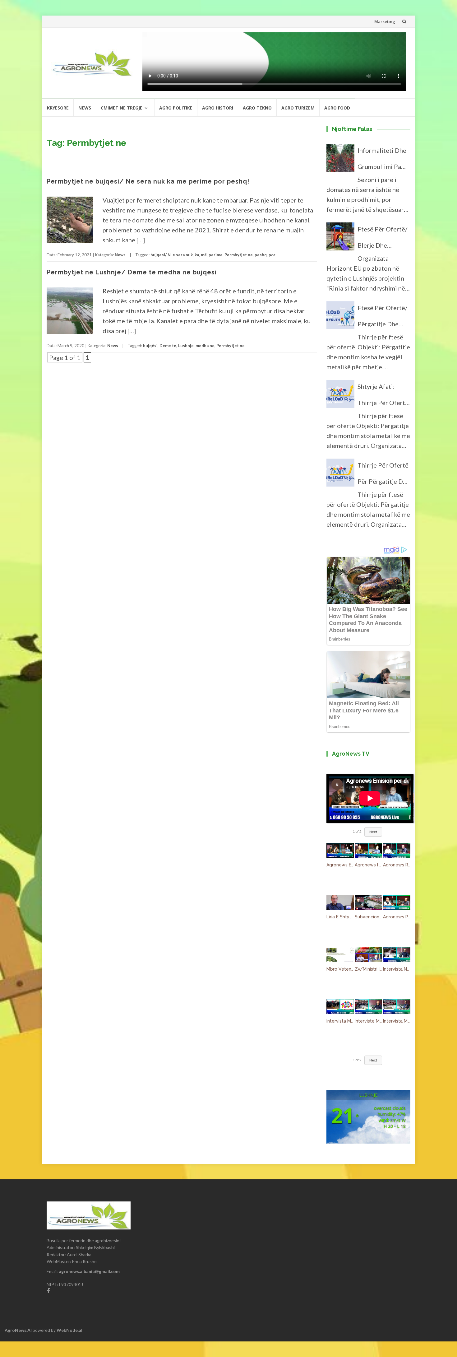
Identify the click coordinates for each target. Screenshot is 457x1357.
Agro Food (337, 108)
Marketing (384, 21)
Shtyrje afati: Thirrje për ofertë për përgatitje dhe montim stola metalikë (384, 397)
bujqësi (150, 345)
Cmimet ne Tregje (121, 108)
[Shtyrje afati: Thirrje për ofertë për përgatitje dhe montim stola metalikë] (340, 396)
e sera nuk (183, 254)
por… (274, 254)
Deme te (167, 345)
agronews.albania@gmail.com (89, 1271)
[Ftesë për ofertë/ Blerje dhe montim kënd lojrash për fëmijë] (340, 239)
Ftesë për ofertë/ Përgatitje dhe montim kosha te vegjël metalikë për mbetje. (382, 318)
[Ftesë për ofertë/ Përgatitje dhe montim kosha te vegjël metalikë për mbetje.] (340, 318)
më (204, 254)
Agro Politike (175, 108)
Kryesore (58, 108)
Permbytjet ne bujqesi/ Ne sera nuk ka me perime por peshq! (148, 181)
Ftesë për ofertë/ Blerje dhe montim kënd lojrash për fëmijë (383, 239)
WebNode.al (69, 1330)
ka (197, 254)
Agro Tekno (257, 108)
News (84, 108)
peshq (261, 254)
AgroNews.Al (18, 1330)
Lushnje (186, 345)
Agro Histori (217, 108)
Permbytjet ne (238, 254)
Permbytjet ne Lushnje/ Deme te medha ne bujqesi (132, 272)
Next (373, 832)
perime (216, 254)
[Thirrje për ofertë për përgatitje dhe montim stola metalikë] (340, 475)
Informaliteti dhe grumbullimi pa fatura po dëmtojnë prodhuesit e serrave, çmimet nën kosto (382, 161)
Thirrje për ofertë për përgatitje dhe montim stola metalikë (384, 475)
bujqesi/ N (160, 254)
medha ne (205, 345)
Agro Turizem (298, 108)
